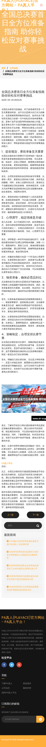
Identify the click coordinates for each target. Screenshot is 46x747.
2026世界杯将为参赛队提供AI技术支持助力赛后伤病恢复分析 (22, 578)
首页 (4, 68)
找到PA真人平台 (9, 692)
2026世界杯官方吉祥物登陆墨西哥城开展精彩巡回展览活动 (23, 588)
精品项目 (27, 683)
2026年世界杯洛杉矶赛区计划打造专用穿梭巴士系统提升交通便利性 (23, 554)
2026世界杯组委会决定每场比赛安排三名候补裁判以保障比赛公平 (23, 567)
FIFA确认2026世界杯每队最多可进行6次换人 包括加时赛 (23, 543)
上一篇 (10, 514)
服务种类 (27, 688)
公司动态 (14, 68)
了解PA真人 (7, 683)
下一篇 (36, 514)
